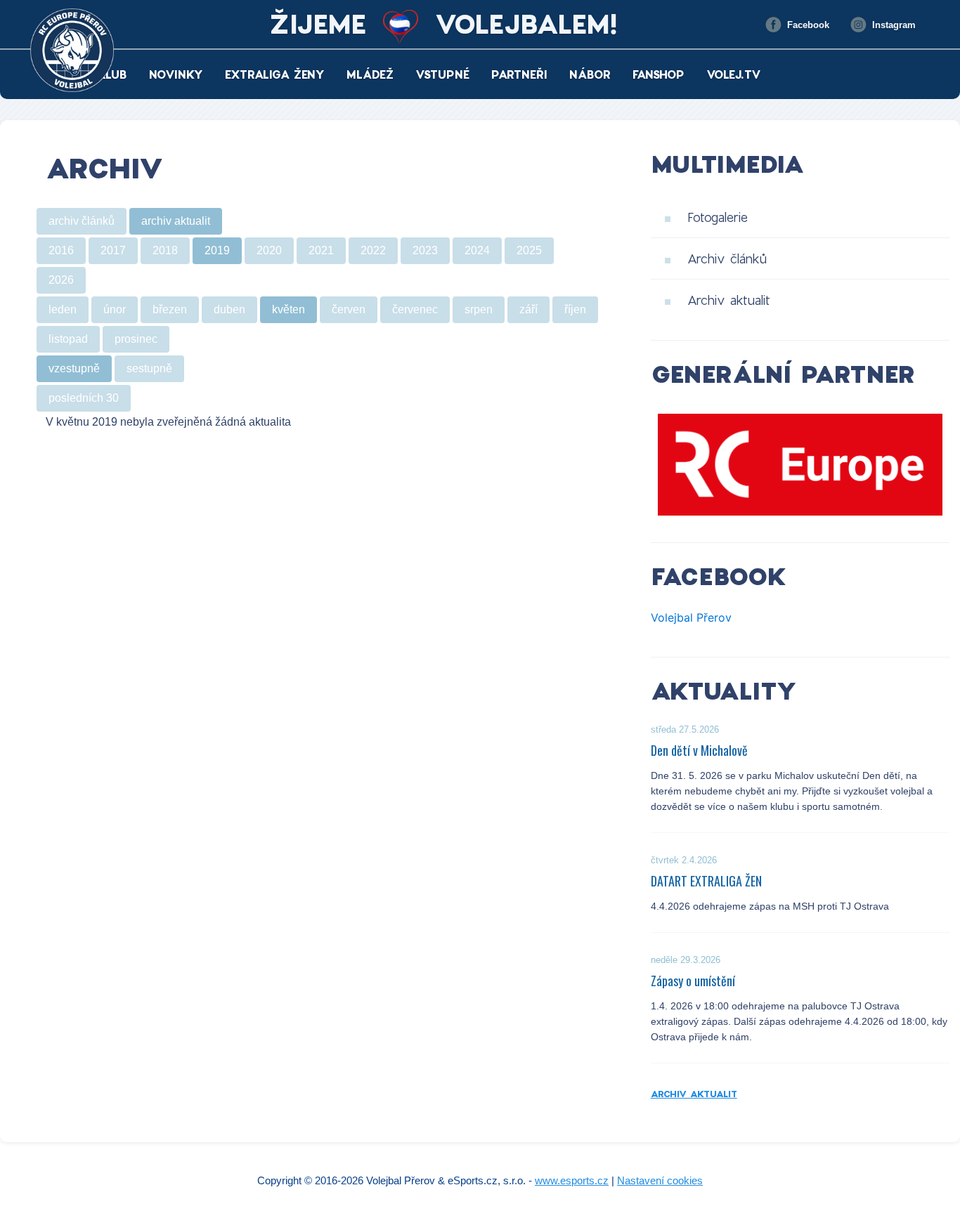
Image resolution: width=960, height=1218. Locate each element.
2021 (321, 250)
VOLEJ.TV (733, 74)
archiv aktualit (175, 221)
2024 (477, 250)
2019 (217, 250)
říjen (575, 309)
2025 (529, 250)
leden (62, 309)
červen (348, 309)
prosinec (136, 339)
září (528, 309)
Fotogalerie (717, 217)
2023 (425, 250)
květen (288, 309)
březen (170, 309)
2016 (61, 250)
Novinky (176, 74)
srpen (479, 309)
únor (114, 309)
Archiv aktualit (728, 300)
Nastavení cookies (660, 1180)
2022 (373, 250)
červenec (415, 309)
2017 (113, 250)
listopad (68, 339)
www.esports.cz (572, 1180)
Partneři (519, 74)
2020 (269, 250)
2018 (165, 250)
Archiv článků (727, 258)
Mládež (370, 74)
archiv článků (81, 221)
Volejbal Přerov (691, 617)
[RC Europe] (800, 465)
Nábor (590, 74)
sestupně (149, 368)
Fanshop (659, 74)
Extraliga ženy (275, 74)
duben (229, 309)
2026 (61, 280)
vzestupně (74, 368)
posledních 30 (83, 398)
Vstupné (442, 74)
